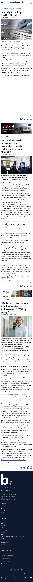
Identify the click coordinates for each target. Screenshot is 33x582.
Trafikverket (4, 525)
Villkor (17, 574)
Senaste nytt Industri (15, 8)
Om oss (3, 544)
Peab (2, 527)
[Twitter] (22, 570)
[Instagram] (15, 570)
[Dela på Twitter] (24, 119)
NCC (2, 523)
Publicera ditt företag (6, 553)
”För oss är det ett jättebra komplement (12, 53)
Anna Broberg (4, 118)
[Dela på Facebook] (21, 119)
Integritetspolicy (11, 574)
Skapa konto (4, 563)
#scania (9, 79)
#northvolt (4, 79)
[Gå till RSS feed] (31, 119)
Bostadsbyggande (5, 530)
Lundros (6, 494)
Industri (6, 8)
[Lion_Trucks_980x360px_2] (16, 128)
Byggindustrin (4, 506)
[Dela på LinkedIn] (27, 119)
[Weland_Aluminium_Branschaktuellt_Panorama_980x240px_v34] (16, 293)
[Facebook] (11, 570)
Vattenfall (3, 532)
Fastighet (3, 510)
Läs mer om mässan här (8, 280)
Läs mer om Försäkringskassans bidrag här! (13, 394)
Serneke (3, 534)
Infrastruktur (4, 515)
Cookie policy (23, 574)
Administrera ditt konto (6, 561)
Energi (2, 508)
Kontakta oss (4, 547)
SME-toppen (4, 538)
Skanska (3, 521)
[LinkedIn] (18, 570)
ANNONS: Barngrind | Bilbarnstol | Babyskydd (12, 536)
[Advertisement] (16, 98)
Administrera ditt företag (7, 555)
